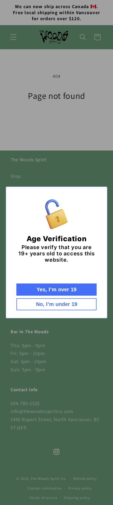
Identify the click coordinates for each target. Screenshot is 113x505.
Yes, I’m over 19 (56, 290)
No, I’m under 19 (56, 304)
